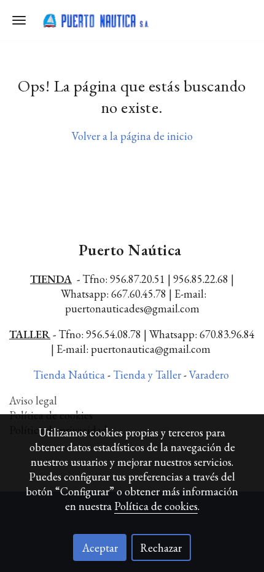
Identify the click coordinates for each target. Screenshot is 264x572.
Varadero (210, 375)
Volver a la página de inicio (132, 136)
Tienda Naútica (70, 375)
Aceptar (100, 548)
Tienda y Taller (148, 375)
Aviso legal (33, 400)
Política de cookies (156, 506)
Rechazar (161, 548)
